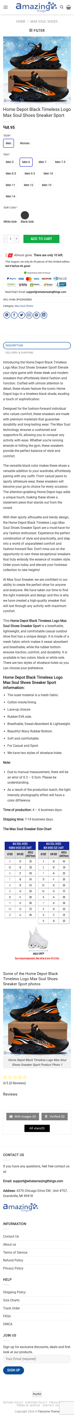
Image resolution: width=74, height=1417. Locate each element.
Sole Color (10, 207)
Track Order (11, 1308)
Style (7, 135)
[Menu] (5, 7)
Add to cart (41, 239)
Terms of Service (15, 1252)
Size (6, 154)
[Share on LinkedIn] (43, 315)
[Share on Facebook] (14, 315)
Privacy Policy (13, 1268)
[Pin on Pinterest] (36, 315)
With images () (25, 1116)
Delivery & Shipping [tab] (20, 352)
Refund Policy (13, 1260)
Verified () (57, 1116)
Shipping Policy (14, 1292)
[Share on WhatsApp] (6, 315)
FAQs (7, 1316)
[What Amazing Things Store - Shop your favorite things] (36, 7)
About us (9, 1244)
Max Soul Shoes (44, 21)
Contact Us (11, 1236)
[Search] (61, 7)
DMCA (7, 1324)
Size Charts (11, 1300)
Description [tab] (14, 345)
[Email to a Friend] (29, 315)
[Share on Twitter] (21, 315)
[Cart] (68, 7)
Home (20, 21)
